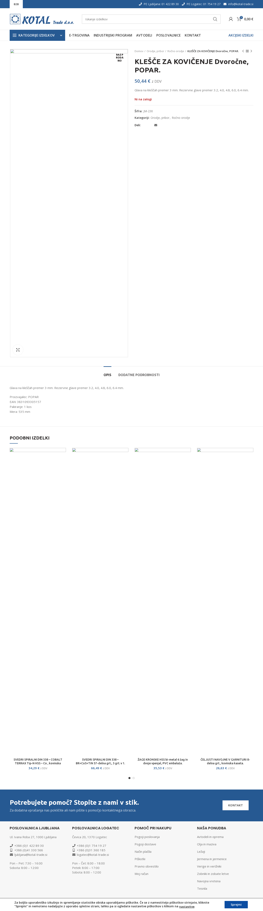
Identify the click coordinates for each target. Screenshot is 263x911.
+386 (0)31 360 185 (91, 850)
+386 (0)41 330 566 (28, 850)
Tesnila (202, 888)
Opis (107, 375)
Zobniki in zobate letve (213, 874)
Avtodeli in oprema (210, 837)
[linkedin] (166, 125)
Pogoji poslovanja (147, 837)
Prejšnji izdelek (243, 51)
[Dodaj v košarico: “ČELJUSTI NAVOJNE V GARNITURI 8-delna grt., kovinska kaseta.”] (250, 454)
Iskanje (215, 19)
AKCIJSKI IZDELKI (240, 35)
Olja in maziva (206, 844)
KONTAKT (235, 805)
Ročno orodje (175, 51)
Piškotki (140, 859)
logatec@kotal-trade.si (93, 855)
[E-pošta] (156, 125)
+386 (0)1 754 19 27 (91, 845)
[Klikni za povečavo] (18, 350)
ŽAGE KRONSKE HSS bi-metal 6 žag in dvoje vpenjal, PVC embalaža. (163, 761)
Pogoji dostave (145, 844)
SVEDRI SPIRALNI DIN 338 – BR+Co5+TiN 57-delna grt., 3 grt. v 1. (100, 761)
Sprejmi (236, 904)
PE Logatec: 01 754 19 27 (203, 4)
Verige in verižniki (209, 866)
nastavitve (186, 907)
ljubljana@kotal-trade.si (30, 855)
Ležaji (201, 851)
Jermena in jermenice (212, 859)
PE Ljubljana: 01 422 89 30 (161, 4)
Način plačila (143, 851)
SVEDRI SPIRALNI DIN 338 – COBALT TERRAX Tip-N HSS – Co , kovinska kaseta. (38, 763)
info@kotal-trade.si (240, 4)
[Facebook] (145, 125)
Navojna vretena (208, 881)
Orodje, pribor (155, 51)
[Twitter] (150, 125)
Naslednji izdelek (251, 51)
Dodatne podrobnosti (139, 375)
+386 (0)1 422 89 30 (29, 845)
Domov (139, 51)
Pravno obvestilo (147, 866)
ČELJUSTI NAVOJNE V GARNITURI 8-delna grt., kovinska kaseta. (225, 761)
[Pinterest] (161, 125)
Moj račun (141, 874)
